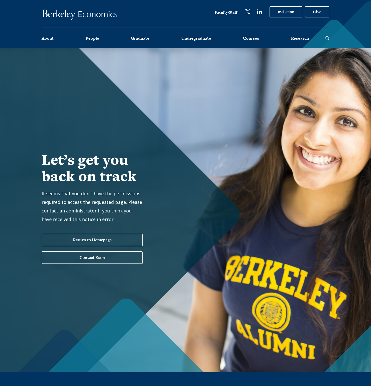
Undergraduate (196, 38)
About (48, 38)
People (92, 38)
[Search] (327, 38)
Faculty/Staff (226, 12)
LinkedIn (259, 11)
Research (300, 38)
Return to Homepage (92, 240)
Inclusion (286, 11)
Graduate (140, 38)
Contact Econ (92, 257)
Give (317, 11)
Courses (251, 38)
